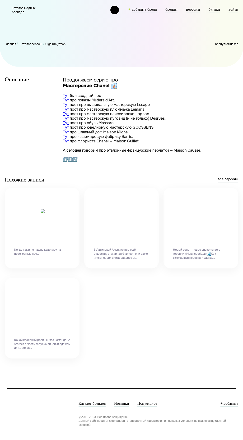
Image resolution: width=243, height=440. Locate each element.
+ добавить (229, 403)
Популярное (147, 403)
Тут (66, 95)
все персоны (228, 179)
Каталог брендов (92, 403)
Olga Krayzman (55, 44)
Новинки (121, 403)
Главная (10, 44)
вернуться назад (226, 44)
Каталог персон (31, 44)
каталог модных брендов (24, 10)
